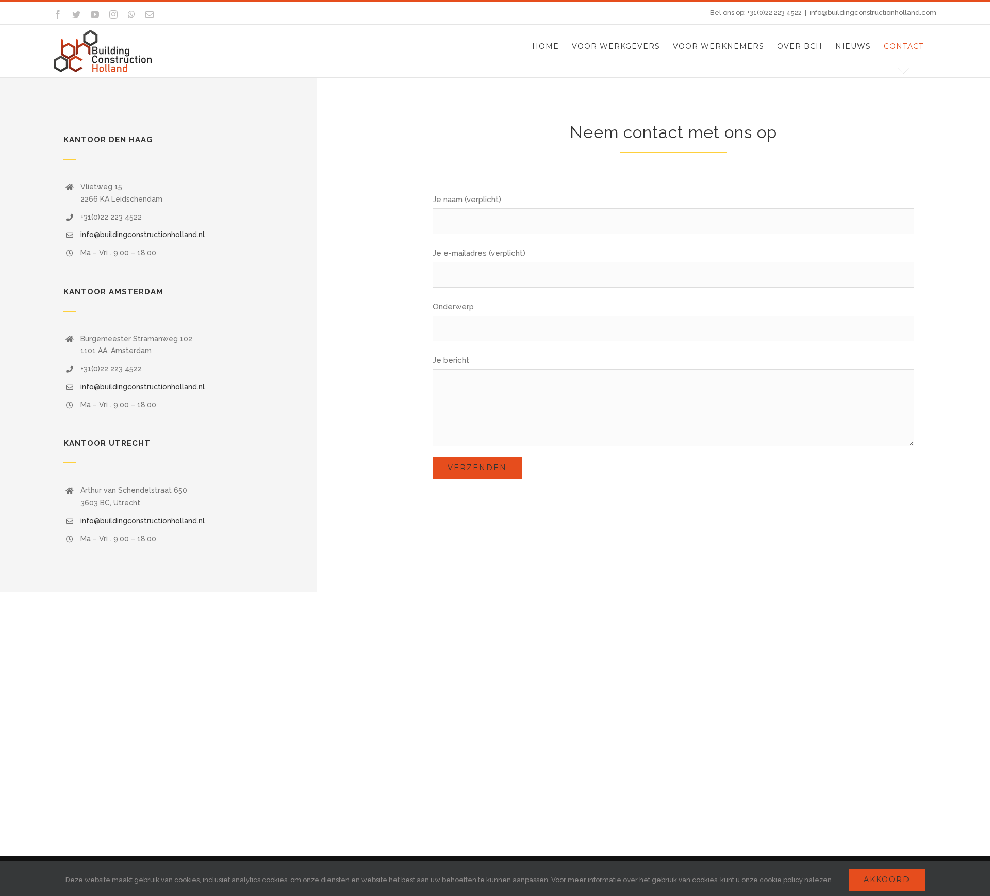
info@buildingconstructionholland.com (873, 12)
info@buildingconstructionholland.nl (142, 234)
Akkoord (887, 879)
